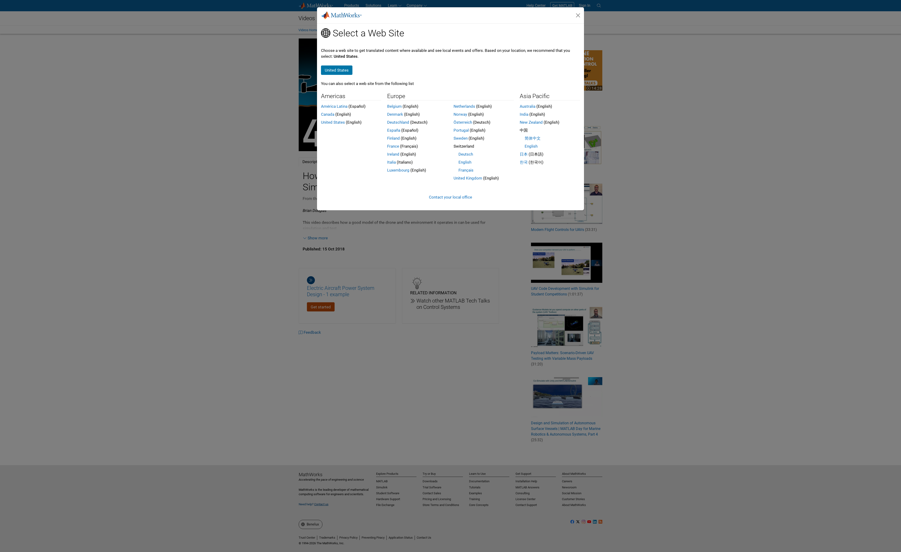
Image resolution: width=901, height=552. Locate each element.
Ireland (393, 154)
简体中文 (533, 138)
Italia (391, 162)
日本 (524, 154)
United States (333, 122)
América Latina (334, 106)
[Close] (578, 15)
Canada (327, 114)
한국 (524, 162)
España (393, 130)
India (524, 114)
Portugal (461, 130)
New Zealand (531, 122)
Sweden (461, 138)
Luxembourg (398, 170)
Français (465, 170)
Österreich (463, 122)
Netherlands (464, 106)
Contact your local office (450, 197)
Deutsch (465, 154)
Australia (527, 106)
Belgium (394, 106)
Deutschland (398, 122)
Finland (393, 138)
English (464, 162)
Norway (460, 114)
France (393, 146)
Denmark (395, 114)
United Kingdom (468, 178)
